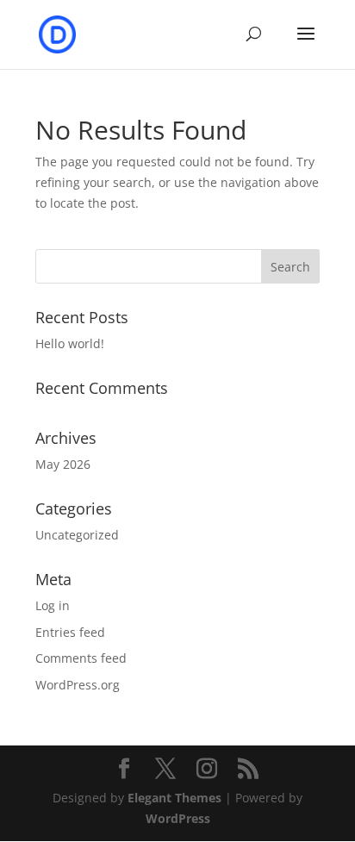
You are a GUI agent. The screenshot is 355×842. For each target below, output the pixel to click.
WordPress (178, 818)
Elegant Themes (174, 797)
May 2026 (62, 464)
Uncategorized (77, 535)
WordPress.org (77, 685)
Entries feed (70, 632)
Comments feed (81, 658)
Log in (52, 605)
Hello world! (69, 343)
